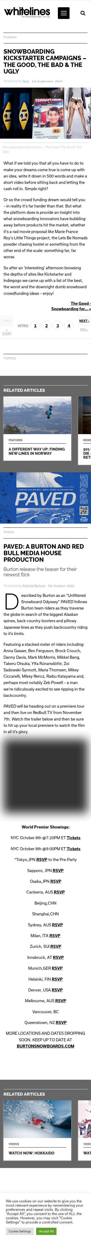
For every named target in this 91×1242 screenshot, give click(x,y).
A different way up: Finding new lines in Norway (37, 428)
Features (10, 37)
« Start (6, 331)
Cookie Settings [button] (20, 1231)
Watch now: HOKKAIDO (37, 1130)
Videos (9, 532)
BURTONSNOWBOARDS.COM (45, 1046)
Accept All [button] (46, 1231)
